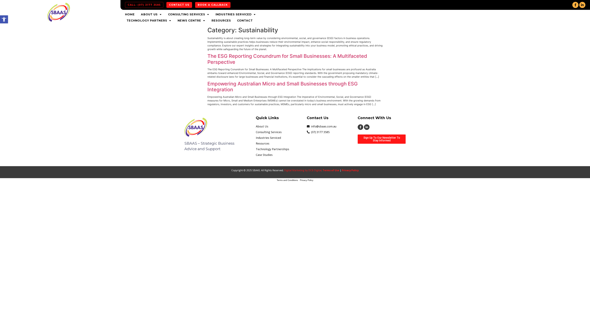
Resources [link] (221, 20)
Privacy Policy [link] (350, 170)
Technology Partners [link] (147, 20)
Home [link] (130, 14)
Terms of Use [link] (331, 170)
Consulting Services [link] (186, 14)
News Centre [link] (189, 20)
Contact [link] (245, 20)
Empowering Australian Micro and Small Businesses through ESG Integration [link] (282, 87)
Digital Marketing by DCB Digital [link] (303, 170)
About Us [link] (149, 14)
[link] (4, 19)
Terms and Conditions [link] (287, 180)
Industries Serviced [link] (234, 14)
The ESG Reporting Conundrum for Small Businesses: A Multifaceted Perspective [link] (287, 59)
